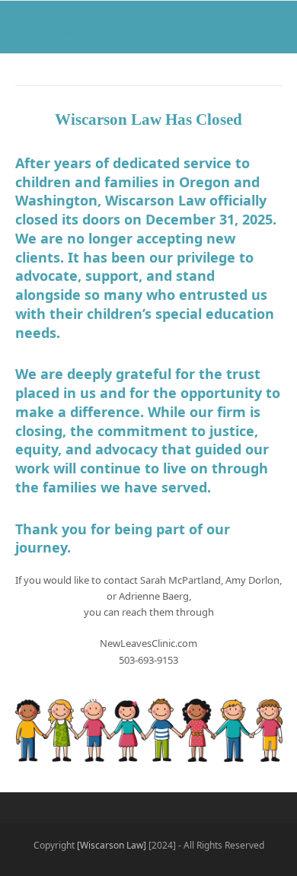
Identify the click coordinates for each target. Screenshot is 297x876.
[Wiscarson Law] (111, 845)
